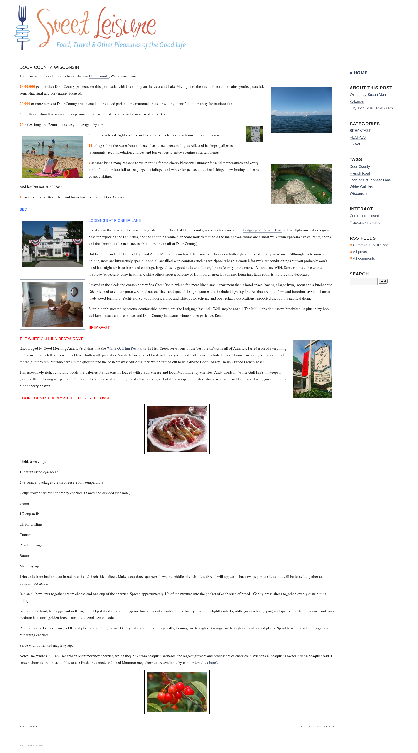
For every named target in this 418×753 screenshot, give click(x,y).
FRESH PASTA (29, 726)
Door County (99, 75)
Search (359, 273)
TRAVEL (356, 144)
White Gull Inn (361, 187)
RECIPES (358, 137)
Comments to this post (371, 245)
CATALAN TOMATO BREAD (316, 726)
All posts (360, 252)
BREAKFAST (360, 131)
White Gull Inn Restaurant (127, 348)
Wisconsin (358, 194)
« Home (359, 72)
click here (208, 662)
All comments (364, 258)
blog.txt (23, 745)
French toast (360, 173)
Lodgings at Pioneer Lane (262, 229)
